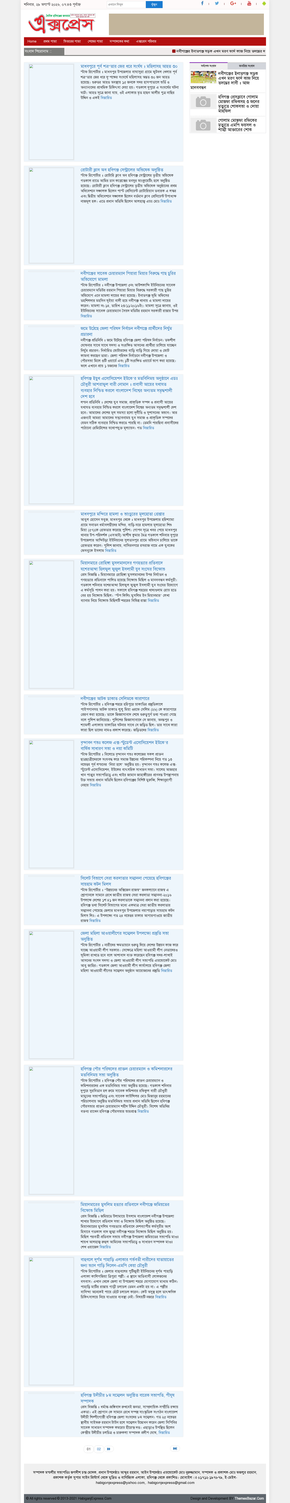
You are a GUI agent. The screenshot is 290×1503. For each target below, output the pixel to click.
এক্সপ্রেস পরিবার (146, 41)
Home (32, 41)
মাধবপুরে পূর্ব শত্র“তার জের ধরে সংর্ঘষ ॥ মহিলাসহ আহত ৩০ (129, 66)
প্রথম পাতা (50, 41)
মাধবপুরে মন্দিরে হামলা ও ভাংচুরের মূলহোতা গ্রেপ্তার (123, 514)
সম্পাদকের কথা (119, 41)
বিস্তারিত (106, 98)
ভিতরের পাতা (72, 41)
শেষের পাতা (95, 41)
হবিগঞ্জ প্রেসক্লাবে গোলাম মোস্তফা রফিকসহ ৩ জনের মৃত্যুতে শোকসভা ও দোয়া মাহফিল (238, 104)
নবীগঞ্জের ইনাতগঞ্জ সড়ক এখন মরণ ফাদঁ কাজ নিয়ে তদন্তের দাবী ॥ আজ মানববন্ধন (220, 51)
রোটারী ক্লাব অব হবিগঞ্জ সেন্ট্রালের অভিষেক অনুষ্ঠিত (122, 170)
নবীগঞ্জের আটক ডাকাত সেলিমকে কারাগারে (115, 698)
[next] (109, 1449)
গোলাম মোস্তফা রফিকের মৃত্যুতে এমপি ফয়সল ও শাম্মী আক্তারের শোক (237, 125)
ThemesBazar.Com (249, 1498)
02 (99, 1449)
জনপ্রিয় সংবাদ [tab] (247, 66)
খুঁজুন (154, 4)
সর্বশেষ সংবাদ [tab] (208, 66)
